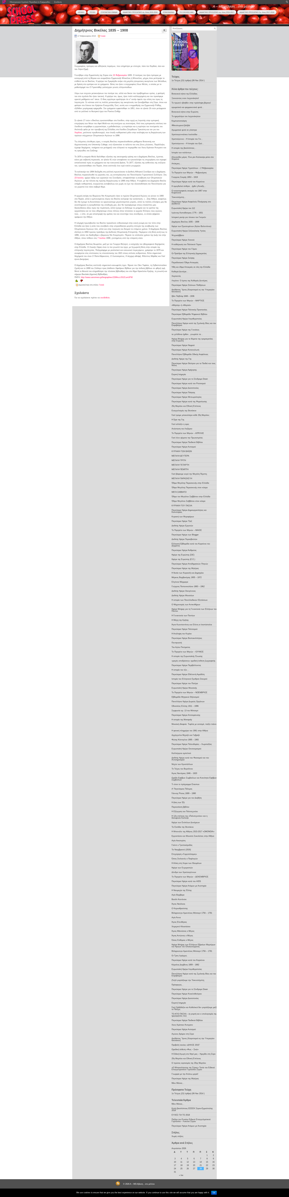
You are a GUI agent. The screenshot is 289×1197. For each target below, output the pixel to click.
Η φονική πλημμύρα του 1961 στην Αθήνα (190, 730)
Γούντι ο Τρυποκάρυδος (182, 845)
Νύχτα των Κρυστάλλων (182, 764)
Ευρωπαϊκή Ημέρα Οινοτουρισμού (186, 749)
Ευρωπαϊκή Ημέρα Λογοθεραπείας (187, 319)
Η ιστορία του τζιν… (180, 670)
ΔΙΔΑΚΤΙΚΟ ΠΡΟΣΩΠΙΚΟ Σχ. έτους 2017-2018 (257, 12)
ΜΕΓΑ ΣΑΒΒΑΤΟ (179, 492)
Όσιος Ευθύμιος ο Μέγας (182, 940)
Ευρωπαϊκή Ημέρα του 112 (183, 208)
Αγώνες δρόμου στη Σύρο (183, 1034)
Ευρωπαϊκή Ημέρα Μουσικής (184, 688)
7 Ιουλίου (102, 238)
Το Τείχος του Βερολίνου (182, 769)
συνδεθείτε (105, 297)
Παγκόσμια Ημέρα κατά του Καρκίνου (188, 182)
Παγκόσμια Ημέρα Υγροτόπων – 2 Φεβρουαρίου (192, 168)
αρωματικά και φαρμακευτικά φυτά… (188, 107)
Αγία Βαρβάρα (178, 895)
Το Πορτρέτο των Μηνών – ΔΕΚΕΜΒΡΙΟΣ (190, 877)
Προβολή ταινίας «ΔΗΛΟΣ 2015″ (186, 1045)
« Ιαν (181, 1175)
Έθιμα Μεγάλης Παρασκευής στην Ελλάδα (190, 483)
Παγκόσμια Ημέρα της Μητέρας (185, 568)
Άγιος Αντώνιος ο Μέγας (182, 935)
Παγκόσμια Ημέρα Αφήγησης (184, 370)
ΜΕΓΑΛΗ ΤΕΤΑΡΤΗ (180, 465)
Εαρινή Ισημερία (179, 374)
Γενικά (102, 36)
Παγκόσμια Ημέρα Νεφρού (183, 345)
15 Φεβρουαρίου (120, 75)
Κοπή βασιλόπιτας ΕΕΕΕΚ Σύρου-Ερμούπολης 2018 (192, 1109)
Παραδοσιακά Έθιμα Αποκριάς (185, 262)
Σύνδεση (58, 2)
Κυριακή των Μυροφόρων (183, 516)
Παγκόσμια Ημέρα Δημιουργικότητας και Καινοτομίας (189, 511)
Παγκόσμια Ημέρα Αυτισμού (184, 447)
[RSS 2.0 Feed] (118, 1185)
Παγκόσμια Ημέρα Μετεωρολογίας (187, 397)
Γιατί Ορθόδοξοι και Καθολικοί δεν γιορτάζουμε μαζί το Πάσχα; (194, 1008)
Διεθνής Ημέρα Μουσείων (183, 595)
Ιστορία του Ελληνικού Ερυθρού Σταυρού (189, 679)
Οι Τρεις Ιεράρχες (179, 955)
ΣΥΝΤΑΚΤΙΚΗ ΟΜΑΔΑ (109, 12)
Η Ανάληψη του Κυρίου (182, 634)
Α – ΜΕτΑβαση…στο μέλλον (233, 6)
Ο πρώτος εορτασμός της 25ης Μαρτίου (189, 1063)
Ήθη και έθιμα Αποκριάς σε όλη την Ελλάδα (191, 267)
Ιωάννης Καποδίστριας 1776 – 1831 (187, 213)
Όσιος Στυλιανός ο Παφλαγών (185, 859)
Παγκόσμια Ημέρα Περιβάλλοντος (186, 665)
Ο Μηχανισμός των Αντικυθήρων (186, 604)
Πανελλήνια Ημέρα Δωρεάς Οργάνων (188, 701)
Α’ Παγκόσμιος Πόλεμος (182, 789)
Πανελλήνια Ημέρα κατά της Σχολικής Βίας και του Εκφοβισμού (194, 324)
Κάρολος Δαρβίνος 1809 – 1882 (185, 965)
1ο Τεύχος (176, 80)
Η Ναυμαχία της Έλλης (182, 890)
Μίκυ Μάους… (178, 1083)
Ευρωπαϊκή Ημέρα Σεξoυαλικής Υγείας (189, 231)
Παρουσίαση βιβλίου (180, 807)
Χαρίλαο (78, 132)
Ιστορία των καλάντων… (182, 152)
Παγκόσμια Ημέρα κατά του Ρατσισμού (189, 383)
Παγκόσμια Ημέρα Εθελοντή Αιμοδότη (188, 674)
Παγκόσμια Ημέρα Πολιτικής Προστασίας (189, 310)
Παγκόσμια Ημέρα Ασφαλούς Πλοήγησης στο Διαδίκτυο (191, 203)
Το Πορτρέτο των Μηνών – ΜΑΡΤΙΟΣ (188, 301)
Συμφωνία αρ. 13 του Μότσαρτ (185, 710)
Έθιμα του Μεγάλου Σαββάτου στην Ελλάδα (191, 496)
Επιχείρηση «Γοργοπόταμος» (184, 854)
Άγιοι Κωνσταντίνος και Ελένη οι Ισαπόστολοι (192, 624)
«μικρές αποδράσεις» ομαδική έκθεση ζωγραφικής (193, 661)
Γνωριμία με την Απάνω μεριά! (185, 1074)
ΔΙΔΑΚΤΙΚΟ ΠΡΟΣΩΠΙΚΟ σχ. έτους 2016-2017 (216, 12)
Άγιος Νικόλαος (178, 904)
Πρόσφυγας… (178, 985)
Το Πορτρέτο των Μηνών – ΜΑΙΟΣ (187, 530)
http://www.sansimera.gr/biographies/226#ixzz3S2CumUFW (107, 277)
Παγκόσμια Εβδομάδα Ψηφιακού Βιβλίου (189, 314)
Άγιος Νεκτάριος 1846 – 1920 (184, 773)
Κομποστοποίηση (179, 121)
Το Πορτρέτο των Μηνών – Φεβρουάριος (189, 172)
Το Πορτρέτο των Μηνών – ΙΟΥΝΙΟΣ (188, 652)
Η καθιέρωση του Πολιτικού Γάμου (186, 244)
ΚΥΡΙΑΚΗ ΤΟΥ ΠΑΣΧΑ (182, 505)
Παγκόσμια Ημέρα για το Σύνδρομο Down (190, 379)
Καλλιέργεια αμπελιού (181, 753)
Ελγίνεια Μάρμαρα (180, 582)
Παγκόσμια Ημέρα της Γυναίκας (185, 330)
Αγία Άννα (176, 917)
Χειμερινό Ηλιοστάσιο (181, 926)
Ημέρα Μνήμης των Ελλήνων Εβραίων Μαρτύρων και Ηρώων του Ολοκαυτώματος (193, 945)
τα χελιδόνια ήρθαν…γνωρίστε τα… (187, 334)
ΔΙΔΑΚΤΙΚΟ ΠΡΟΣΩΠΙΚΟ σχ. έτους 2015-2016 (140, 12)
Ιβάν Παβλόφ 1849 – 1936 (183, 296)
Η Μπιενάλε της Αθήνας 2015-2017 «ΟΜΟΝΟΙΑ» (193, 831)
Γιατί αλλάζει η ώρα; (180, 424)
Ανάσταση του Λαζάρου (182, 429)
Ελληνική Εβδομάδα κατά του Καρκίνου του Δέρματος (191, 545)
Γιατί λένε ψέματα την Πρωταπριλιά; (187, 438)
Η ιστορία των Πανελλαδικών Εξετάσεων (190, 600)
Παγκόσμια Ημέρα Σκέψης (183, 258)
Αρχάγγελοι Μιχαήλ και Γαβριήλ (186, 735)
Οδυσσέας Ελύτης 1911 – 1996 (185, 706)
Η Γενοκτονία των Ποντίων (183, 615)
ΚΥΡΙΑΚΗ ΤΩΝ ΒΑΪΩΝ (182, 451)
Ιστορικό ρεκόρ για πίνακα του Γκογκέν (189, 217)
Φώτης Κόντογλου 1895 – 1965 (185, 740)
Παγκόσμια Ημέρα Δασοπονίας (185, 388)
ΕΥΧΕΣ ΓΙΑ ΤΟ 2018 (181, 1115)
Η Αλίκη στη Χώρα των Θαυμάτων (187, 863)
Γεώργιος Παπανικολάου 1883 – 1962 (188, 586)
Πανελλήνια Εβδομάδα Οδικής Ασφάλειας (190, 354)
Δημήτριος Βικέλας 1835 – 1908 (185, 222)
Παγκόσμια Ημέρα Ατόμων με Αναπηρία (189, 886)
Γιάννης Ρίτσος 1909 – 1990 (184, 793)
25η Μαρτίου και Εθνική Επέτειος (186, 406)
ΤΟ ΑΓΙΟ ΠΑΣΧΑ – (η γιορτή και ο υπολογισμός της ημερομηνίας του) (194, 1015)
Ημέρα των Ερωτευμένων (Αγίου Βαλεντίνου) (191, 226)
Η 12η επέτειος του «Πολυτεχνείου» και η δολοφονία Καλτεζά (189, 817)
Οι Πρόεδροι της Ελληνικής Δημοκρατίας (189, 253)
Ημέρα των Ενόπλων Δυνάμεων (186, 822)
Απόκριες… (177, 163)
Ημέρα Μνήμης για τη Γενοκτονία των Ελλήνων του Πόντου (194, 610)
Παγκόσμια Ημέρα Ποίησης (183, 392)
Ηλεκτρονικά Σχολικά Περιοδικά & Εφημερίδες (30, 2)
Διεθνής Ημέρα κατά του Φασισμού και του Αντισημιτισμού (190, 759)
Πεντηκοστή (177, 643)
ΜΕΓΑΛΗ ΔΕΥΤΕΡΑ (180, 456)
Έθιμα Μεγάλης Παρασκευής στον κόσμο (190, 487)
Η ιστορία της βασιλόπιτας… (184, 148)
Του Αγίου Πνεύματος (181, 647)
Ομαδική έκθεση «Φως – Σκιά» (185, 1049)
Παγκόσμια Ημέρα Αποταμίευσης (186, 715)
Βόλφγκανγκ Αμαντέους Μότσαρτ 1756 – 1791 (192, 913)
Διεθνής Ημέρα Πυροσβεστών (184, 539)
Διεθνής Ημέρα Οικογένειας (184, 591)
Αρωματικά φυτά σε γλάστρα (184, 130)
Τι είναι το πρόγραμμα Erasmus (185, 784)
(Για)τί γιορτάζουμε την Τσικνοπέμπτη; (188, 980)
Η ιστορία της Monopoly (182, 719)
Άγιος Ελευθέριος (179, 922)
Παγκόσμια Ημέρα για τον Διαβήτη (187, 798)
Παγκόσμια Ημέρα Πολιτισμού (184, 629)
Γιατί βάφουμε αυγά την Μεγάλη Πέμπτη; (189, 474)
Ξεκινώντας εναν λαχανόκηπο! (185, 98)
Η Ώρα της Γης (178, 420)
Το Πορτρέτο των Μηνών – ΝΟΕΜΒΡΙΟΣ (189, 692)
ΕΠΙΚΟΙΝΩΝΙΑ (168, 12)
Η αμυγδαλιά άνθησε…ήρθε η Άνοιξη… (189, 186)
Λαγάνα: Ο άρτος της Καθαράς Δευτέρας (189, 280)
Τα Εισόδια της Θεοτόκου (183, 827)
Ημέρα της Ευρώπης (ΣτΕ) (183, 555)
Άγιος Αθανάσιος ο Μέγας (183, 931)
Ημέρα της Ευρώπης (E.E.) (183, 559)
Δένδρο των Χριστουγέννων (184, 872)
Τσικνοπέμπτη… (179, 197)
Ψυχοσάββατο (178, 235)
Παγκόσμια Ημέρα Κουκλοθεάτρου (187, 994)
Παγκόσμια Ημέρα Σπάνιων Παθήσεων (189, 285)
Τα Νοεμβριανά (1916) (181, 849)
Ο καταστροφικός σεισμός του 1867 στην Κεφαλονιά (189, 192)
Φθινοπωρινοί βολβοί (181, 125)
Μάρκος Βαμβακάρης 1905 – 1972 (187, 577)
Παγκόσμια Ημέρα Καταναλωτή (185, 350)
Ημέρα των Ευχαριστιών (182, 868)
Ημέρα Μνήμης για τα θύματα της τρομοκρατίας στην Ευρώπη (192, 340)
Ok (214, 1193)
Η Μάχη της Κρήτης (180, 620)
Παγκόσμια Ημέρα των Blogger (185, 535)
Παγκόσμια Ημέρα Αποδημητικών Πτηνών (190, 564)
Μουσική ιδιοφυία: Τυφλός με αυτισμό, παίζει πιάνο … (194, 725)
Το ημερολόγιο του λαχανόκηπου (186, 116)
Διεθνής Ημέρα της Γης (181, 359)
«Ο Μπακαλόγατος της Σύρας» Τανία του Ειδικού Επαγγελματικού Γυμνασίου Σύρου (193, 1068)
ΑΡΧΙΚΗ (81, 12)
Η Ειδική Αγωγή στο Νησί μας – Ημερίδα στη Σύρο (193, 1054)
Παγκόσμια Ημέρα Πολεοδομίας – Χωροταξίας (192, 744)
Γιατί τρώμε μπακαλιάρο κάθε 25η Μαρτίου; (191, 415)
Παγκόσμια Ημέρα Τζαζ (182, 521)
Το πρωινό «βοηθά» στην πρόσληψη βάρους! (191, 103)
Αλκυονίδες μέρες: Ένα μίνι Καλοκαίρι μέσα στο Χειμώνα (193, 158)
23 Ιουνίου (79, 178)
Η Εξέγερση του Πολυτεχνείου (185, 811)
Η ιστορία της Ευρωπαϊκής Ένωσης (187, 656)
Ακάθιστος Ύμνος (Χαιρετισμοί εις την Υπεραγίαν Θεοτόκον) (193, 291)
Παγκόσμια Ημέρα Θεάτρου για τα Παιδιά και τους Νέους (193, 364)
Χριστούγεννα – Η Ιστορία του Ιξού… (188, 143)
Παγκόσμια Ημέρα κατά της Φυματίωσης (189, 401)
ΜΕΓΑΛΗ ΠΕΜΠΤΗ (180, 469)
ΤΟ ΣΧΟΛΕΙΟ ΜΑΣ (187, 12)
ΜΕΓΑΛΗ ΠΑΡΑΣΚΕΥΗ (182, 478)
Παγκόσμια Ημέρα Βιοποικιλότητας (187, 638)
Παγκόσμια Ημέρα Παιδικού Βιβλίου (187, 442)
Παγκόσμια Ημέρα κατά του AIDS (186, 881)
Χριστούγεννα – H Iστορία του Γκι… (187, 139)
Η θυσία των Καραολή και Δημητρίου (188, 573)
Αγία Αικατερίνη (178, 840)
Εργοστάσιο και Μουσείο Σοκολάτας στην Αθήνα (193, 836)
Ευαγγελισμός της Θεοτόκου (184, 410)
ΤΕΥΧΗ (92, 12)
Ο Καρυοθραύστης (180, 908)
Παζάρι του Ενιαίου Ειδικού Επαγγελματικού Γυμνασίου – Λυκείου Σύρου (191, 1120)
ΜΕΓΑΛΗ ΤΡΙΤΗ (179, 460)
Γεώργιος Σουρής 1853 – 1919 (185, 177)
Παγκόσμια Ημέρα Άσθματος (184, 550)
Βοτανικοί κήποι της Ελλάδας (184, 94)
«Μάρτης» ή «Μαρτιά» (181, 305)
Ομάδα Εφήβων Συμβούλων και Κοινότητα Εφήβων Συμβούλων (194, 779)
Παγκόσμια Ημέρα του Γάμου (184, 249)
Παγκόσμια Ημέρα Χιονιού (183, 240)
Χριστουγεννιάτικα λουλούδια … (186, 134)
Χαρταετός (176, 276)
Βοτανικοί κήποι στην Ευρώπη (185, 112)
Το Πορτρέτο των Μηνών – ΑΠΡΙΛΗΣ (188, 433)
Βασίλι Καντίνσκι (179, 899)
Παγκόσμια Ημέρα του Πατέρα (185, 683)
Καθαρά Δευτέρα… (180, 271)
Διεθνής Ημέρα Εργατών (182, 526)
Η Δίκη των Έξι (178, 802)
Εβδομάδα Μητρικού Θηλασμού (185, 697)
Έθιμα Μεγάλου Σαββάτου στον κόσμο (188, 501)
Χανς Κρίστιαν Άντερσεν (182, 1025)
